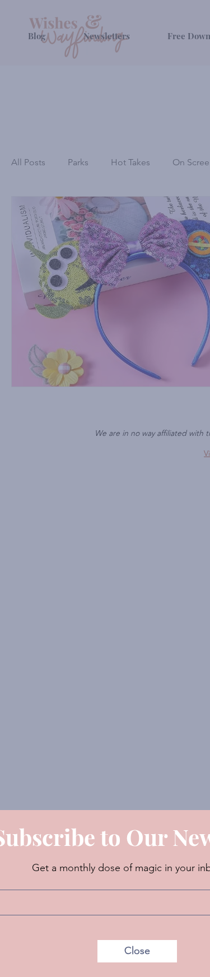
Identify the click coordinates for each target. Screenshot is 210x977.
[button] (137, 951)
